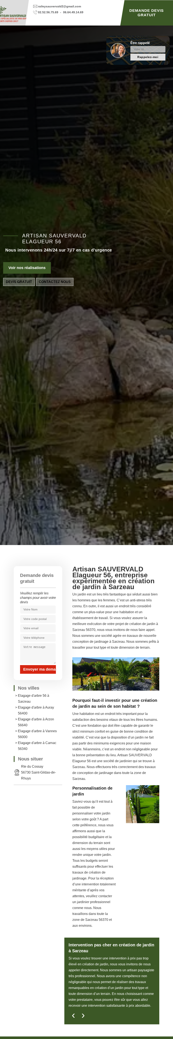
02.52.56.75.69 (48, 12)
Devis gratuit (19, 282)
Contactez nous (55, 282)
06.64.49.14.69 (73, 12)
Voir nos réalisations (27, 268)
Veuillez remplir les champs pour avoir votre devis (38, 597)
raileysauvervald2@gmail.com (59, 6)
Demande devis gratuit (146, 12)
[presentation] (73, 1016)
